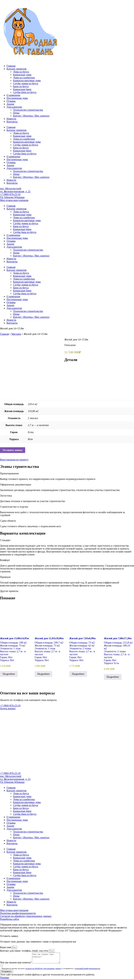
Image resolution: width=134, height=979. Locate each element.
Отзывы (11, 101)
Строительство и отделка (14, 506)
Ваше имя (6, 947)
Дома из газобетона (24, 77)
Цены (16, 112)
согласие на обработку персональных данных (43, 968)
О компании (13, 95)
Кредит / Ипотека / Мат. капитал (31, 115)
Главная (11, 65)
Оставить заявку (13, 450)
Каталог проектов (16, 68)
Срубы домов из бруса (25, 83)
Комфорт (5, 560)
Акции (10, 104)
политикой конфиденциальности (87, 968)
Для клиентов (14, 107)
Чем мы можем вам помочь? (16, 962)
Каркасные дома (22, 74)
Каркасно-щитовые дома (27, 80)
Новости (11, 118)
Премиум (5, 577)
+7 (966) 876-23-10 (10, 194)
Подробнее (9, 674)
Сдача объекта (8, 520)
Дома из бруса (21, 71)
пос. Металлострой (10, 188)
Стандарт (5, 540)
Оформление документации (15, 484)
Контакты (12, 121)
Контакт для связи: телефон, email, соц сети (24, 950)
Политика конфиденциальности (18, 913)
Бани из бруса (21, 86)
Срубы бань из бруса (24, 92)
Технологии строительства (28, 109)
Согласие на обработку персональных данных (25, 916)
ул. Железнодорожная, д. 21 (15, 191)
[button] (67, 473)
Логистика (6, 495)
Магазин (16, 334)
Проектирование (9, 473)
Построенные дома (17, 98)
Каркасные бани (22, 89)
